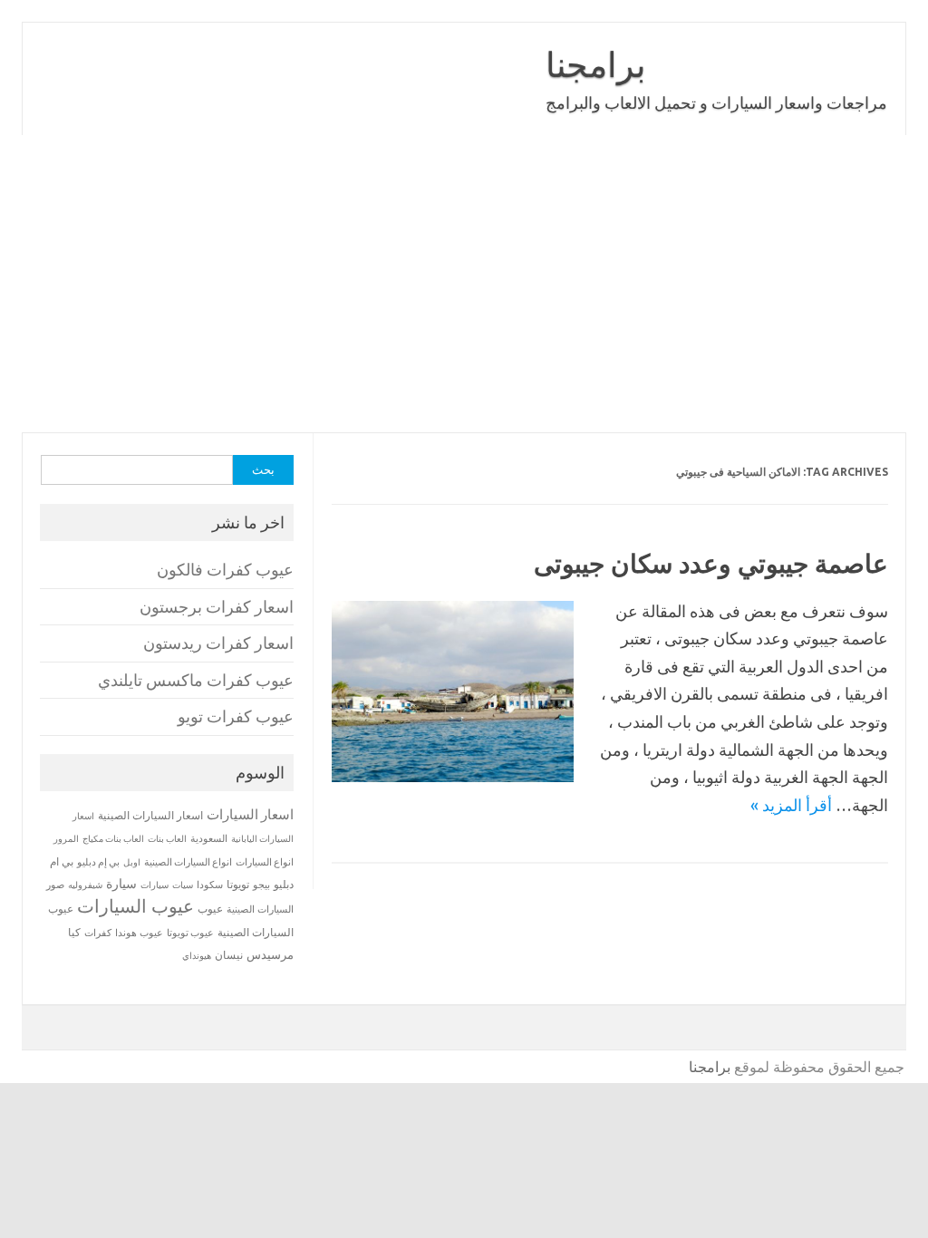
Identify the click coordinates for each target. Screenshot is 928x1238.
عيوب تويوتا (190, 932)
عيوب (210, 908)
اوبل (131, 862)
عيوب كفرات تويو (236, 716)
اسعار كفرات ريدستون (218, 643)
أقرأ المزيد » (791, 805)
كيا (74, 932)
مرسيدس (270, 954)
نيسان (229, 955)
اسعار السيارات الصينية (150, 815)
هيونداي (196, 955)
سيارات (154, 885)
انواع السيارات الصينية (188, 861)
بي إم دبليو (98, 861)
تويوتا (238, 884)
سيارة (121, 883)
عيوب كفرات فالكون (225, 569)
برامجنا (596, 64)
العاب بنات (167, 838)
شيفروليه (85, 885)
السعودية (208, 838)
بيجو (261, 884)
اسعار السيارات (250, 814)
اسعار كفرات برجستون (217, 606)
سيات (182, 884)
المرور (66, 839)
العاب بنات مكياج (113, 838)
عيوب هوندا (139, 932)
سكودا (210, 884)
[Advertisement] (464, 284)
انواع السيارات (265, 861)
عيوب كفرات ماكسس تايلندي (196, 680)
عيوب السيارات (135, 905)
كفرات (97, 932)
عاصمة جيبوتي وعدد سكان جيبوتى (711, 563)
